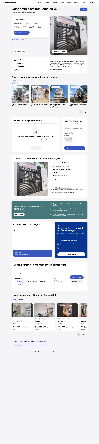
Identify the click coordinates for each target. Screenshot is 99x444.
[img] (20, 94)
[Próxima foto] (30, 310)
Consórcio (69, 2)
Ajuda (84, 2)
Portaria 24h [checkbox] (28, 281)
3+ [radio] (62, 281)
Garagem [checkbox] (42, 281)
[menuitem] (40, 2)
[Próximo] (85, 112)
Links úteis (76, 2)
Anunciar (55, 2)
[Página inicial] (9, 2)
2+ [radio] (58, 281)
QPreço (62, 2)
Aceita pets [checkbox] (19, 284)
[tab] (17, 274)
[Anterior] (81, 112)
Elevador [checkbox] (35, 281)
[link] (77, 277)
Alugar (39, 2)
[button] (22, 317)
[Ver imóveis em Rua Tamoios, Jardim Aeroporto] (18, 39)
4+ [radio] (65, 281)
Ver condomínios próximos (21, 32)
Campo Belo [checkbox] (19, 281)
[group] (22, 317)
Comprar (47, 2)
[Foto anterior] (14, 310)
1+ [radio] (55, 281)
